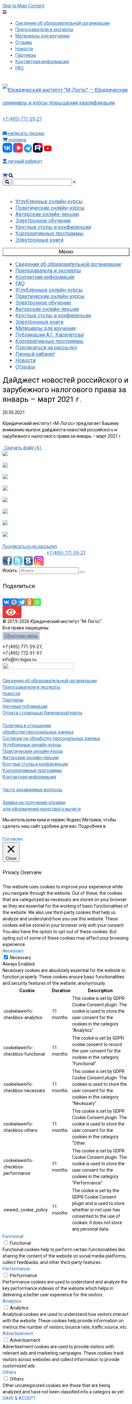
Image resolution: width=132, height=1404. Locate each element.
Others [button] (9, 1372)
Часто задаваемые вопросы (32, 789)
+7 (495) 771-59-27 (22, 118)
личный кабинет (24, 161)
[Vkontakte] (6, 602)
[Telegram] (22, 602)
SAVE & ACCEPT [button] (19, 1398)
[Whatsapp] (37, 602)
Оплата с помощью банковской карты (42, 712)
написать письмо (26, 133)
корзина (17, 139)
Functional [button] (13, 1236)
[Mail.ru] (14, 602)
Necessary (20, 957)
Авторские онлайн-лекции (31, 757)
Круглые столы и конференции (35, 764)
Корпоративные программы (32, 770)
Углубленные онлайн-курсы (32, 744)
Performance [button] (16, 1268)
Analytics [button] (12, 1301)
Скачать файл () (23, 447)
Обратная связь (21, 635)
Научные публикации (25, 706)
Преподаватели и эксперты (31, 687)
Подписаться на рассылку (30, 546)
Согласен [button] (12, 839)
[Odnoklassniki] (29, 602)
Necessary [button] (13, 950)
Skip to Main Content (24, 5)
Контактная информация (29, 776)
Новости (11, 693)
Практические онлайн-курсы (33, 751)
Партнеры (13, 699)
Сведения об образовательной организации (50, 680)
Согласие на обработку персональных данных (51, 738)
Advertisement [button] (18, 1333)
